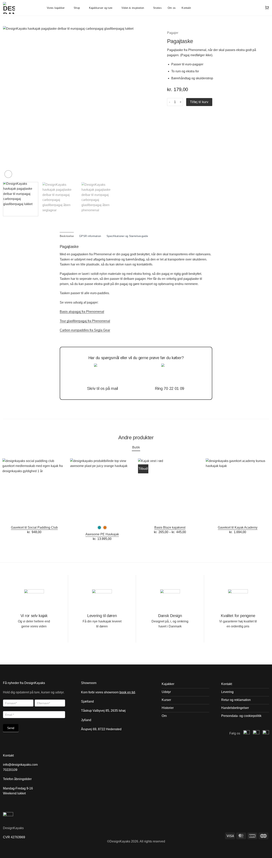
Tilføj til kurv (199, 102)
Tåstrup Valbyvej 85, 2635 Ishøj (103, 710)
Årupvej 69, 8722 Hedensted (101, 729)
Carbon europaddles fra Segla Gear (85, 330)
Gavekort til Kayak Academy (237, 527)
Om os (172, 7)
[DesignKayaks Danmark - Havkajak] (22, 8)
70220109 (10, 770)
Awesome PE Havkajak (102, 534)
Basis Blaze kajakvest (169, 527)
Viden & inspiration (132, 7)
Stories (157, 7)
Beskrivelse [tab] (67, 236)
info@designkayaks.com (20, 764)
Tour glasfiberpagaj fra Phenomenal (85, 321)
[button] (8, 174)
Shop (77, 7)
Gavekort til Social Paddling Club (34, 527)
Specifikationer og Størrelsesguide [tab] (127, 236)
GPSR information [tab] (90, 236)
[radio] (99, 528)
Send (10, 728)
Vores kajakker (56, 7)
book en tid (127, 692)
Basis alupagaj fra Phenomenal (82, 311)
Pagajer (172, 32)
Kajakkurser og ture (101, 7)
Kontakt (186, 7)
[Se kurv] (267, 8)
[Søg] (258, 8)
